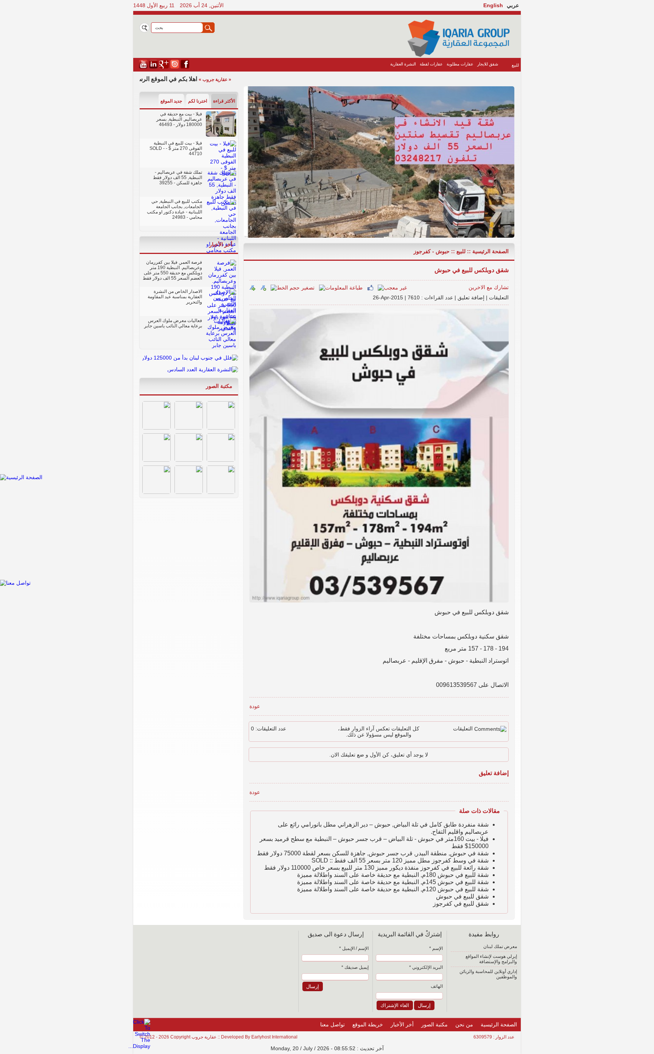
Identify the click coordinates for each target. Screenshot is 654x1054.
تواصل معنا (332, 1024)
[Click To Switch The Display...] (139, 1046)
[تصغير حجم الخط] (293, 288)
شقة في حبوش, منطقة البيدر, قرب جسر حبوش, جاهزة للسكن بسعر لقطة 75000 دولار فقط (373, 853)
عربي (513, 5)
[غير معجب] (392, 288)
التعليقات (499, 297)
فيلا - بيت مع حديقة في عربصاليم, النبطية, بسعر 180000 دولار (179, 119)
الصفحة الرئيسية (490, 251)
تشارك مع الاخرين (489, 287)
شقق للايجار (487, 64)
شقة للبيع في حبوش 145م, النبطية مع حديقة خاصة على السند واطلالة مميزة (393, 882)
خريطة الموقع (367, 1024)
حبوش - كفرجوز (432, 251)
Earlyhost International (274, 1037)
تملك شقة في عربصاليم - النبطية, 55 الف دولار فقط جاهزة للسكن (177, 177)
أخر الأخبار (220, 244)
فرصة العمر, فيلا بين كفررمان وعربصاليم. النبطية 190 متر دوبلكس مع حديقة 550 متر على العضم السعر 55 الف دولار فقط (172, 270)
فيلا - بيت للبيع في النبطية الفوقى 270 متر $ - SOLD (175, 145)
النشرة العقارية (403, 64)
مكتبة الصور (219, 386)
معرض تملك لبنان (500, 946)
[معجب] (370, 288)
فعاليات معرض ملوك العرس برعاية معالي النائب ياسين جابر (173, 323)
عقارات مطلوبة (460, 64)
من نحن (464, 1024)
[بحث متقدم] (144, 27)
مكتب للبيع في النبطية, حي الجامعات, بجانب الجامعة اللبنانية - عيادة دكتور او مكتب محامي (174, 209)
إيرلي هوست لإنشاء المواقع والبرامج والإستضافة (491, 959)
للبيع (515, 65)
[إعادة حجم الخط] (252, 288)
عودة (254, 706)
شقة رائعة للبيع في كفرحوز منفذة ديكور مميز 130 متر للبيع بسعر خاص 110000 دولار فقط (376, 867)
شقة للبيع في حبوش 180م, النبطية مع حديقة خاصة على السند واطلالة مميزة (393, 875)
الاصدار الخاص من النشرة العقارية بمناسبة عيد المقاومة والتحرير (175, 297)
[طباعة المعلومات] (341, 287)
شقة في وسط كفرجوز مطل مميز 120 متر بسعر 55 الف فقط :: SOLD (400, 860)
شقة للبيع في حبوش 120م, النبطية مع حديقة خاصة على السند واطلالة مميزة (393, 889)
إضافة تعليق (471, 297)
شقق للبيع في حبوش (462, 896)
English (493, 5)
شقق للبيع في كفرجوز (461, 903)
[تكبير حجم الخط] (263, 288)
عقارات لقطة (431, 64)
